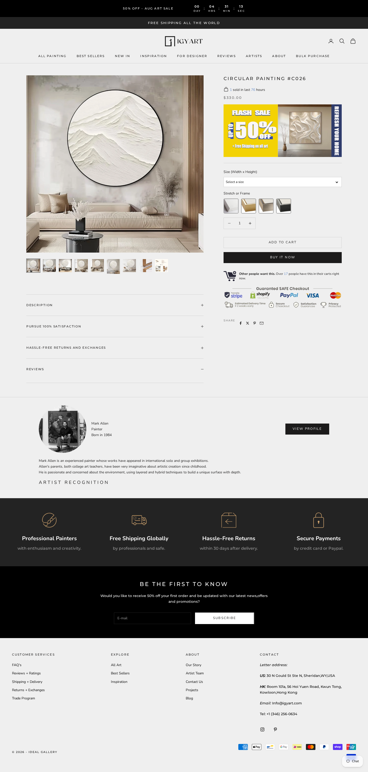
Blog (189, 698)
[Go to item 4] (81, 266)
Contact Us (194, 681)
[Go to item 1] (33, 266)
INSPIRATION (153, 56)
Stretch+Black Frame (283, 206)
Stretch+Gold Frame (248, 206)
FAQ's (17, 665)
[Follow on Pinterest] (275, 729)
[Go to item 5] (97, 266)
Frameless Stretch (231, 206)
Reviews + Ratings (26, 673)
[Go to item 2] (49, 266)
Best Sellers (91, 56)
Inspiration (119, 681)
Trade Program (23, 698)
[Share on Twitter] (248, 323)
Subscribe (224, 618)
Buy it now (282, 257)
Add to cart (283, 242)
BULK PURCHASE (313, 56)
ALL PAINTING (52, 56)
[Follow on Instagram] (262, 729)
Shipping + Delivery (27, 681)
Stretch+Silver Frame (266, 206)
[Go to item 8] (145, 266)
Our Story (193, 665)
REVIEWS (226, 56)
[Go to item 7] (129, 266)
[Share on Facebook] (241, 323)
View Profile (307, 429)
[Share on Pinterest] (255, 323)
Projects (192, 690)
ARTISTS (254, 56)
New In (122, 56)
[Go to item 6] (113, 266)
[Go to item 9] (161, 266)
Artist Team (195, 673)
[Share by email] (262, 323)
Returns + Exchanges (28, 690)
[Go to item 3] (65, 266)
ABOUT (279, 56)
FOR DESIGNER (192, 56)
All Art (116, 665)
